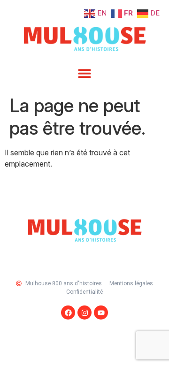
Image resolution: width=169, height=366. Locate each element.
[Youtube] (101, 312)
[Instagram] (84, 312)
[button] (84, 73)
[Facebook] (68, 312)
